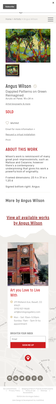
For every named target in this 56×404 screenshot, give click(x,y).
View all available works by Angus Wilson (28, 220)
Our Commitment (9, 389)
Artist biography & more (18, 104)
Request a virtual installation (20, 134)
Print (8, 140)
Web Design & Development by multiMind (28, 400)
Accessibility (28, 393)
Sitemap (44, 391)
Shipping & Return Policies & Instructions (37, 389)
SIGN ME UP (28, 345)
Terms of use (30, 391)
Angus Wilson (30, 19)
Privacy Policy (14, 391)
